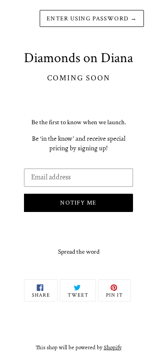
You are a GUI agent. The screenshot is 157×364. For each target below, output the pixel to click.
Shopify (113, 347)
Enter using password (92, 18)
